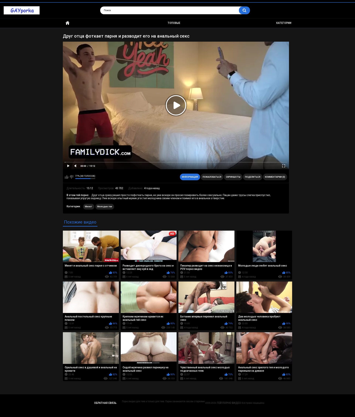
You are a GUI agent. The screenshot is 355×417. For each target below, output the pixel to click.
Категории (283, 22)
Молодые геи (104, 206)
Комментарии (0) (275, 177)
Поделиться (252, 177)
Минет (88, 206)
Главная (67, 23)
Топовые (174, 22)
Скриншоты (233, 177)
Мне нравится (67, 177)
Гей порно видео (229, 402)
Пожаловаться (212, 177)
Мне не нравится (71, 177)
